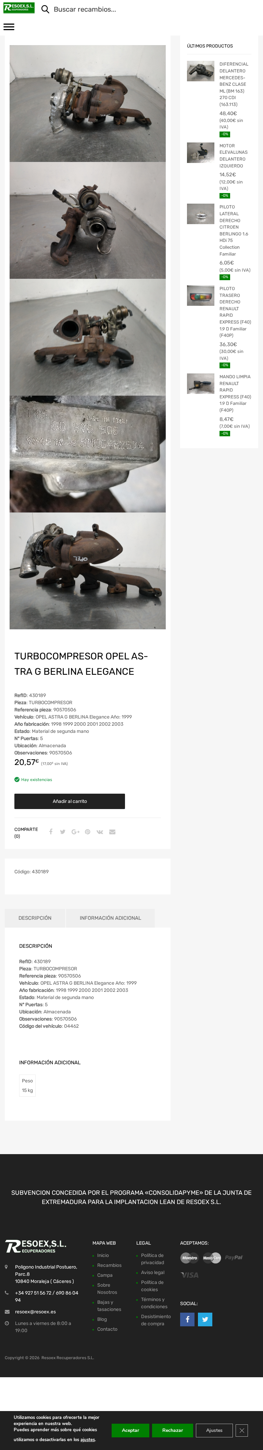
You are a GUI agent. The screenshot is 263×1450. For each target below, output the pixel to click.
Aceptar (130, 1430)
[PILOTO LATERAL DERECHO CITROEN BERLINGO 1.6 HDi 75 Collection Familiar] (200, 214)
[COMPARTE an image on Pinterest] (86, 832)
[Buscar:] (145, 10)
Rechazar (172, 1430)
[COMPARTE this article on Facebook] (49, 832)
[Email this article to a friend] (111, 832)
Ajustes (214, 1430)
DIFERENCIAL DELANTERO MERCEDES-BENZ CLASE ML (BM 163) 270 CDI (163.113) (234, 84)
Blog (102, 1319)
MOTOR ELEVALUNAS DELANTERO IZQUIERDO (234, 155)
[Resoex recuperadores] (19, 7)
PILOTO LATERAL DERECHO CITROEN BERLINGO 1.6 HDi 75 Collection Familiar (234, 230)
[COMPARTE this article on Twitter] (62, 832)
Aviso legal (152, 1272)
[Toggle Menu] (8, 29)
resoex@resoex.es (35, 1312)
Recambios (109, 1265)
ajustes (87, 1440)
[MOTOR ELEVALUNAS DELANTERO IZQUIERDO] (200, 152)
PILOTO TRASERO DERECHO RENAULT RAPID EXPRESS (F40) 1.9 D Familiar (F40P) (235, 312)
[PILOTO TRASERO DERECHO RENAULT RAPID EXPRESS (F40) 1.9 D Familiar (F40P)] (200, 295)
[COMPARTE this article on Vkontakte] (99, 832)
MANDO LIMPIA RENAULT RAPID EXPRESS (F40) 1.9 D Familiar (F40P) (235, 393)
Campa (105, 1275)
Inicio (103, 1255)
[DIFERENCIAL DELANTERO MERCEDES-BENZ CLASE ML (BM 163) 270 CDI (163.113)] (200, 71)
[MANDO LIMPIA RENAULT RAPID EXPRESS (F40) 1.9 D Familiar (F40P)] (200, 383)
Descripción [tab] (34, 918)
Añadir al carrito (70, 801)
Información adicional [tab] (110, 918)
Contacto (107, 1329)
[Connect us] (187, 1319)
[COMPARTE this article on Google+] (74, 832)
